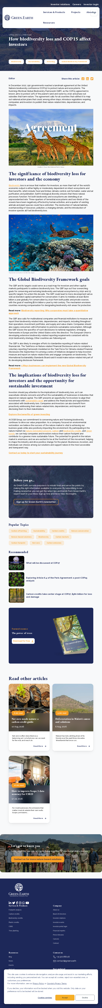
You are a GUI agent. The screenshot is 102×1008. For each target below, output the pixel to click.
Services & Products (54, 12)
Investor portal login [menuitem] (60, 926)
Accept (65, 998)
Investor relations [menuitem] (59, 918)
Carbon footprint (18, 543)
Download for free (21, 641)
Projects (75, 12)
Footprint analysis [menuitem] (15, 910)
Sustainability (34, 62)
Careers (77, 4)
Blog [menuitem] (10, 957)
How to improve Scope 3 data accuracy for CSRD (28, 792)
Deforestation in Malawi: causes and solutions (72, 720)
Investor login (91, 4)
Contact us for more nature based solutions (37, 859)
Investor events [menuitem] (58, 922)
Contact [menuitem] (56, 943)
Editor (12, 78)
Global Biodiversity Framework (74, 62)
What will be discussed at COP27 (43, 563)
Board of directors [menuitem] (59, 914)
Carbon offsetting (18, 531)
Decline (85, 998)
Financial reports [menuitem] (59, 931)
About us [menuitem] (56, 910)
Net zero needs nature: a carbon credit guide (25, 720)
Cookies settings (45, 998)
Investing (51, 62)
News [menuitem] (11, 961)
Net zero (36, 543)
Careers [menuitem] (56, 939)
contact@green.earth (66, 961)
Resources (49, 23)
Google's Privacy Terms (57, 984)
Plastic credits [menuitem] (14, 922)
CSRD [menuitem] (11, 926)
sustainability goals (34, 401)
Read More (38, 746)
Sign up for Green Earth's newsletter (36, 502)
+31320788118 (63, 957)
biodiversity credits (72, 431)
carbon (55, 431)
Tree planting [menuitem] (14, 931)
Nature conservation (80, 531)
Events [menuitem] (11, 965)
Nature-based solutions (21, 537)
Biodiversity (16, 62)
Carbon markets (62, 537)
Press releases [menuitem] (58, 935)
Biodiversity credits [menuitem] (16, 918)
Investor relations (60, 4)
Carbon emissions (54, 543)
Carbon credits (58, 531)
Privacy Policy (38, 984)
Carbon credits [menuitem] (14, 914)
